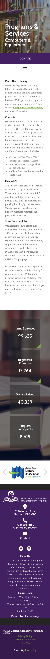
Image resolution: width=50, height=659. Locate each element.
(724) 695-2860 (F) (25, 527)
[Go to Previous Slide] (4, 472)
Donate (25, 58)
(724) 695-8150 (25, 524)
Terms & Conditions (25, 639)
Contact (25, 538)
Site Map (26, 643)
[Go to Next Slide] (45, 472)
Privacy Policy (25, 636)
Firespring (30, 650)
